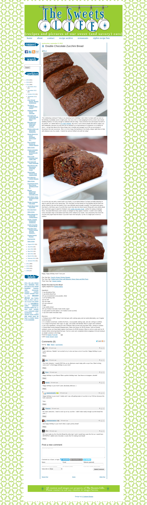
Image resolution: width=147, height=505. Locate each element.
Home (74, 477)
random (26, 311)
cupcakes (32, 293)
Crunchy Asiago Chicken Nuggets (60, 277)
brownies (36, 288)
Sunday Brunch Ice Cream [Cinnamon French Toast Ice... (33, 137)
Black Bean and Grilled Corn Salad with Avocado (32, 124)
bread (47, 336)
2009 (27, 268)
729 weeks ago (52, 348)
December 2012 (32, 86)
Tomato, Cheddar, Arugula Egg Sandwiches (32, 221)
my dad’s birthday (66, 123)
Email (64, 462)
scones (32, 314)
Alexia (25, 284)
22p (58, 420)
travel (26, 318)
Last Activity (59, 344)
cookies (36, 292)
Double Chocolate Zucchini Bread (32, 225)
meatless (34, 304)
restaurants (83, 38)
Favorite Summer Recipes (32, 236)
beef (25, 286)
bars (37, 284)
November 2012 (32, 90)
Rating (52, 344)
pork (30, 309)
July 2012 (30, 246)
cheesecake (35, 290)
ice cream (35, 301)
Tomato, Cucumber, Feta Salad (33, 203)
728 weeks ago (63, 393)
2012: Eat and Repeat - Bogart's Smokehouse (33, 101)
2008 (27, 270)
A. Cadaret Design (87, 496)
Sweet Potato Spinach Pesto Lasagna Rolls (32, 174)
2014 (27, 80)
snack (56, 336)
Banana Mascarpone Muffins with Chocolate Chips (33, 192)
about (39, 38)
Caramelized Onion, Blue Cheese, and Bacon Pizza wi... (33, 186)
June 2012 (31, 249)
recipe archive (66, 38)
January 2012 (32, 261)
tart (37, 316)
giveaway (29, 301)
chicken (26, 292)
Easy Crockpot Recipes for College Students (33, 144)
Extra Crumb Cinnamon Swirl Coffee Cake (33, 158)
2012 (27, 84)
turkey (32, 318)
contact (50, 38)
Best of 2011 (30, 286)
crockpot (26, 293)
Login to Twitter (87, 460)
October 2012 (31, 94)
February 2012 (32, 258)
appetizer (31, 284)
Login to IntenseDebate (65, 460)
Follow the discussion (103, 341)
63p (57, 393)
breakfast (27, 288)
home (29, 38)
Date (48, 344)
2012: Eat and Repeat (31, 283)
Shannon (47, 408)
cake (26, 290)
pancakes (27, 307)
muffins (26, 305)
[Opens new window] (44, 51)
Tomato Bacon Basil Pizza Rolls (33, 206)
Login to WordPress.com (76, 460)
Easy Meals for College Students (33, 178)
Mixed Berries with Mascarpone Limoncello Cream (33, 168)
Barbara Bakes (58, 286)
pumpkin (36, 309)
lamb (25, 303)
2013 (27, 82)
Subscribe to (46, 469)
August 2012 (31, 244)
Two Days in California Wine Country (32, 107)
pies (37, 307)
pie (35, 307)
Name (43, 462)
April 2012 (31, 254)
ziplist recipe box (101, 38)
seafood (36, 314)
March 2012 (31, 256)
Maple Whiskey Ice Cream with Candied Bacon (33, 216)
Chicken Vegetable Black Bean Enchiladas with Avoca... (33, 152)
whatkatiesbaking (51, 420)
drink (32, 298)
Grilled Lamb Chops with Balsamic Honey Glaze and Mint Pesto (69, 279)
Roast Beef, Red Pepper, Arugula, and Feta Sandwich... (33, 231)
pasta (32, 307)
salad (36, 311)
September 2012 (32, 96)
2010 (27, 266)
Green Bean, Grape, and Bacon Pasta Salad (33, 198)
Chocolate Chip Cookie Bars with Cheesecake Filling (33, 118)
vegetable (31, 319)
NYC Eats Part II (32, 209)
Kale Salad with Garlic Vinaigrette (33, 162)
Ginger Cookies (56, 281)
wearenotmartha (51, 393)
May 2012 (30, 251)
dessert (52, 336)
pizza (25, 309)
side (25, 316)
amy (46, 360)
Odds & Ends (31, 147)
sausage (26, 314)
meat (29, 303)
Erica (46, 372)
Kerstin (47, 382)
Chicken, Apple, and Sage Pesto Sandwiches (33, 130)
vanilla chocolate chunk (77, 209)
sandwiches (28, 312)
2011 (27, 263)
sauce (37, 312)
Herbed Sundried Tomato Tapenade (32, 112)
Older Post (102, 477)
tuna (29, 318)
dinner (27, 298)
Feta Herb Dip (31, 239)
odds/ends (35, 305)
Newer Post (45, 477)
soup (34, 316)
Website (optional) (89, 462)
